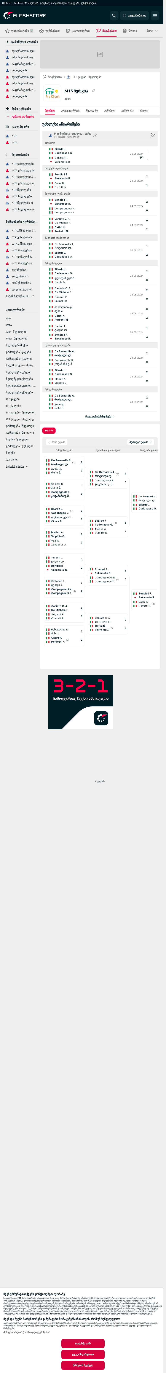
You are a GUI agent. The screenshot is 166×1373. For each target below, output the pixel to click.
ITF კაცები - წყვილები (87, 76)
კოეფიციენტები (70, 110)
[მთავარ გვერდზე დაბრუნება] (33, 15)
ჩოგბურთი (55, 76)
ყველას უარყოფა (83, 1354)
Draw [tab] (49, 430)
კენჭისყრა (127, 110)
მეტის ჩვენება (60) (18, 295)
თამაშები (109, 110)
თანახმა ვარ (83, 1343)
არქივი (144, 110)
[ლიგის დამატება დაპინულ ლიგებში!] (93, 90)
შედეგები (92, 110)
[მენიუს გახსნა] (155, 15)
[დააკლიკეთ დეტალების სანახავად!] (100, 155)
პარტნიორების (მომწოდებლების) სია (26, 1332)
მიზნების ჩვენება (83, 1365)
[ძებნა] (114, 15)
